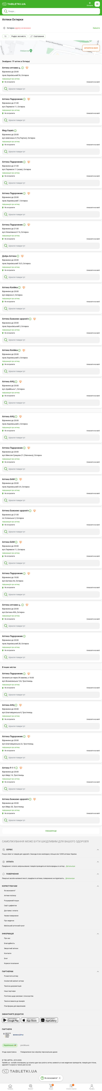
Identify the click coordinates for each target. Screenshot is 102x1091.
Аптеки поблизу (10, 896)
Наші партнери (10, 991)
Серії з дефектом (10, 906)
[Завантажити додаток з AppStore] (30, 1020)
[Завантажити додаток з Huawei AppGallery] (49, 1020)
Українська (9, 1045)
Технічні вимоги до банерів (14, 1001)
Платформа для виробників (14, 1006)
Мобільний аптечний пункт (14, 926)
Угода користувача (9, 1052)
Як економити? (9, 891)
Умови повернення (11, 916)
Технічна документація (12, 986)
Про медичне (9, 921)
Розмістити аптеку (11, 976)
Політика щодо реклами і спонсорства (18, 996)
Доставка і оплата (11, 911)
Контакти (7, 953)
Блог (6, 958)
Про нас (7, 938)
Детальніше (70, 866)
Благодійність (9, 943)
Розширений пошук (11, 901)
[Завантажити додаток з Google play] (11, 1020)
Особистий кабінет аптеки (14, 981)
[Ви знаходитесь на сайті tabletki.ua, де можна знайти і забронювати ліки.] (14, 4)
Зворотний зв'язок (11, 948)
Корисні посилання (11, 963)
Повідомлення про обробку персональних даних (38, 1052)
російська (24, 1045)
